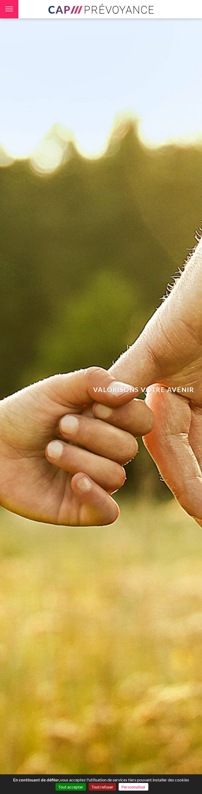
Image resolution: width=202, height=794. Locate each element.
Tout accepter (70, 786)
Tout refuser (102, 786)
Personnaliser (133, 786)
